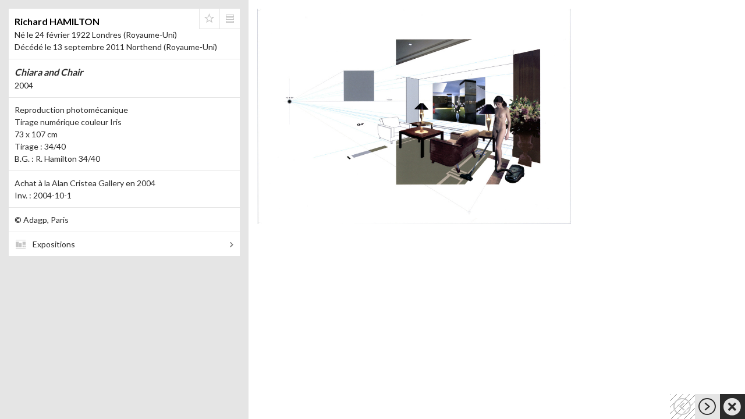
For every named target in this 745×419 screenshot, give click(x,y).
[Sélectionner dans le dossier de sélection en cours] (209, 19)
